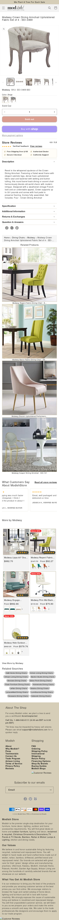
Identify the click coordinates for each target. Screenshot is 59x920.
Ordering (36, 748)
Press (8, 751)
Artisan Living (12, 761)
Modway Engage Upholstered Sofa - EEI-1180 (15, 600)
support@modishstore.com (35, 729)
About (8, 746)
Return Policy (38, 758)
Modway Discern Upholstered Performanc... (29, 416)
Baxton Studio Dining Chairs (42, 677)
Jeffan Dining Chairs (18, 688)
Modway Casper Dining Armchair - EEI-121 (29, 473)
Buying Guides (39, 766)
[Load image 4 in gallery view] (37, 82)
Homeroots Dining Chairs (43, 684)
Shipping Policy (40, 751)
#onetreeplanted (29, 716)
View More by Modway (12, 663)
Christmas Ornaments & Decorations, (30, 834)
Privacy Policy (12, 766)
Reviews (9, 768)
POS (27, 814)
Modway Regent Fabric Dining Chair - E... (29, 303)
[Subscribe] (50, 790)
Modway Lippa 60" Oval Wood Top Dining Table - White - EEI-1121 (16, 558)
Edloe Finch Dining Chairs (40, 680)
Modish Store (22, 814)
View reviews (36, 146)
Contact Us (11, 756)
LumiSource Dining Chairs (42, 692)
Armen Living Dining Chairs (41, 673)
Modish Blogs (39, 768)
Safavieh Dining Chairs (40, 696)
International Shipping (38, 754)
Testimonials (11, 753)
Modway (6, 89)
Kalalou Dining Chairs (40, 688)
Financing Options (41, 761)
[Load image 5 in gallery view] (46, 82)
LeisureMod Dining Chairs (17, 692)
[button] (3, 8)
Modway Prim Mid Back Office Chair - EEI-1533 (42, 600)
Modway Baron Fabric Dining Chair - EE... (29, 359)
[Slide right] (56, 82)
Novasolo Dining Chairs (18, 696)
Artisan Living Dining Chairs (16, 677)
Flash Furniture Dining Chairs (17, 684)
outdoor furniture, (20, 831)
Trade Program (12, 758)
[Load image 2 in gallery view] (19, 82)
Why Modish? (12, 748)
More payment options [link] (12, 135)
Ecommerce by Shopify (39, 814)
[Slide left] (3, 82)
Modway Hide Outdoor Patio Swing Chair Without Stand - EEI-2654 (16, 643)
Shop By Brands (40, 763)
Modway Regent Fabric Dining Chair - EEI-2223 (42, 558)
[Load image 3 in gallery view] (28, 82)
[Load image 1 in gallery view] (10, 82)
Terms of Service (13, 763)
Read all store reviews (46, 482)
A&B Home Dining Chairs (16, 673)
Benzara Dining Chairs (17, 680)
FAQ (34, 746)
